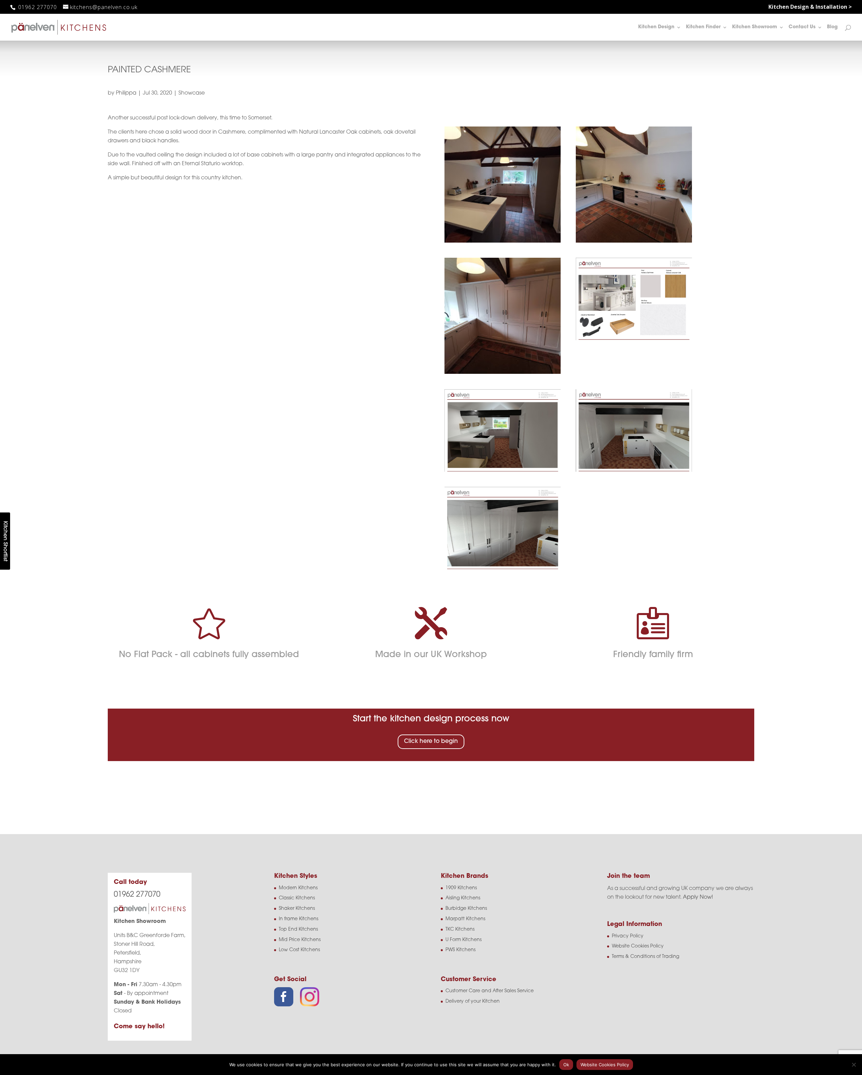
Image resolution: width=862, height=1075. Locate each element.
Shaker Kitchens (297, 908)
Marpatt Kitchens (465, 919)
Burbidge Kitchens (466, 908)
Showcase (191, 93)
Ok (566, 1064)
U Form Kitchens (463, 939)
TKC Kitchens (459, 929)
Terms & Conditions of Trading (645, 956)
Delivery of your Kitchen (472, 1001)
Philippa (126, 93)
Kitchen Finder (703, 27)
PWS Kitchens (460, 950)
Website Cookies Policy (638, 946)
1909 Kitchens (461, 888)
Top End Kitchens (298, 929)
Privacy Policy (627, 936)
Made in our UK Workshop (431, 654)
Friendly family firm (653, 654)
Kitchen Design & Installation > (810, 7)
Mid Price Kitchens (300, 939)
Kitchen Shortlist (5, 541)
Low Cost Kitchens (299, 950)
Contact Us (802, 27)
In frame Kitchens (298, 919)
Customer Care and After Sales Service (489, 991)
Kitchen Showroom (754, 27)
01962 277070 (36, 7)
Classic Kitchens (297, 898)
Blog (832, 27)
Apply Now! (698, 897)
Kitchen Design (656, 27)
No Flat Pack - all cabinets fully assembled (209, 654)
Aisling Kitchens (462, 898)
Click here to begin (431, 741)
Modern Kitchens (298, 888)
